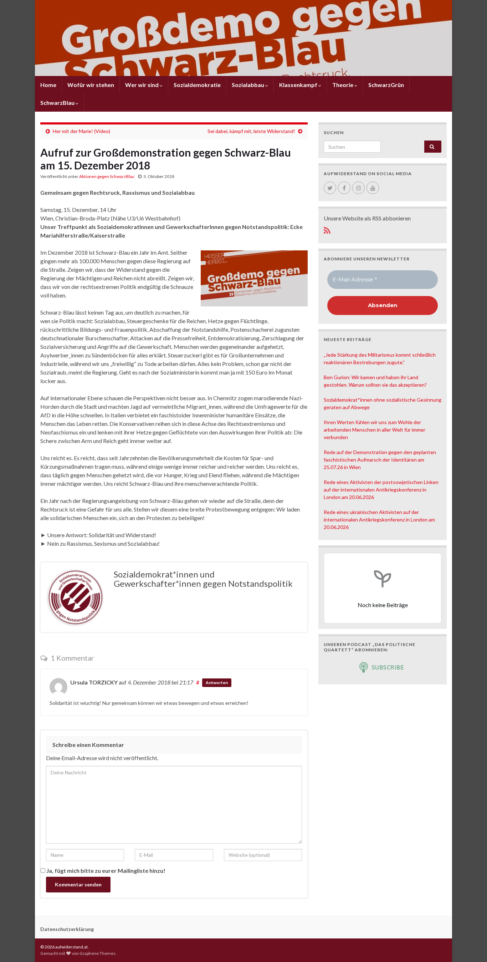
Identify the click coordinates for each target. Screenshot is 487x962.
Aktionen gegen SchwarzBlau (106, 176)
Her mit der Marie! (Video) (81, 131)
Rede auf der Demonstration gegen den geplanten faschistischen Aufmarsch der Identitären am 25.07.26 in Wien (380, 459)
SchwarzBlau (58, 102)
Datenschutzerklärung (67, 929)
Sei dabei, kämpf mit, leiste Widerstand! (251, 131)
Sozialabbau (248, 84)
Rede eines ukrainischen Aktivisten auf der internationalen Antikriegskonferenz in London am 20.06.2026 (379, 519)
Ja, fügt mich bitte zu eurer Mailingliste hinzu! (105, 870)
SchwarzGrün (386, 84)
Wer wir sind (142, 84)
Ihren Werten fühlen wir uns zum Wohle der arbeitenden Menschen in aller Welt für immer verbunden (374, 429)
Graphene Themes (98, 953)
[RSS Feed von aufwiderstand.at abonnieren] (327, 229)
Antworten (217, 682)
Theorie (343, 84)
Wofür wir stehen (90, 84)
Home (48, 84)
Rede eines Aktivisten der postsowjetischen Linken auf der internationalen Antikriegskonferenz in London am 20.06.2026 (381, 489)
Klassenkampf (298, 84)
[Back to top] (471, 946)
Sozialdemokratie (197, 84)
